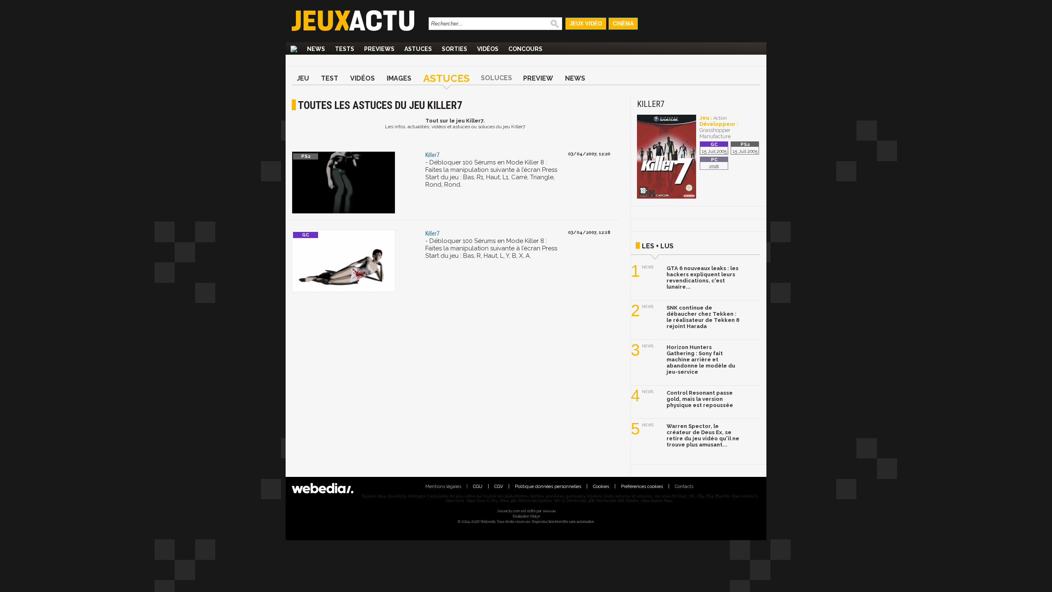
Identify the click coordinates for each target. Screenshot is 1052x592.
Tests (344, 49)
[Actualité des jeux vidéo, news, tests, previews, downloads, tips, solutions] (294, 48)
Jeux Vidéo (586, 24)
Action (720, 118)
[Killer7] (666, 197)
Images (399, 78)
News (316, 49)
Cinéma (623, 24)
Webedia (549, 511)
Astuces (418, 49)
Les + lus (658, 246)
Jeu (303, 78)
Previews (379, 49)
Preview (538, 78)
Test (329, 78)
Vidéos (487, 49)
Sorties (454, 49)
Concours (525, 49)
